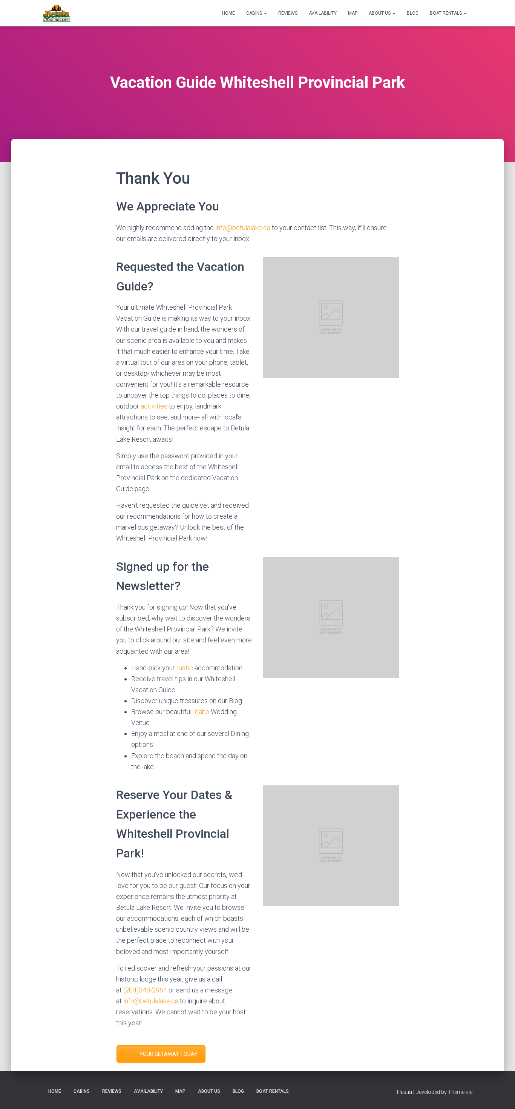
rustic (185, 668)
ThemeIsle (460, 1092)
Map (352, 13)
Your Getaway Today (161, 1054)
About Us (380, 13)
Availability (323, 13)
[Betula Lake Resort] (57, 13)
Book (131, 1054)
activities (154, 406)
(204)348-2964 (145, 990)
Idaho (202, 712)
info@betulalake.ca (242, 228)
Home (228, 13)
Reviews (287, 13)
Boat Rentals (446, 13)
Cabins (254, 13)
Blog (412, 13)
